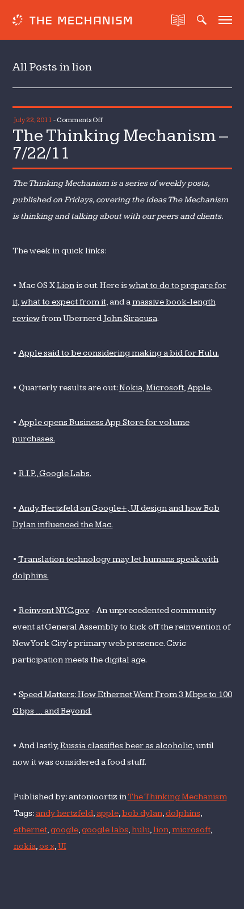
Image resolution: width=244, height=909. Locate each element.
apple (107, 813)
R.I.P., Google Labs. (55, 473)
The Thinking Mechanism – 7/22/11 (120, 144)
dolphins (183, 813)
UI (62, 846)
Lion (65, 285)
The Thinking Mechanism (177, 797)
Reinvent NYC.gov (54, 610)
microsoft (191, 830)
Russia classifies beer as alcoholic (126, 745)
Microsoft (165, 388)
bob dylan (142, 813)
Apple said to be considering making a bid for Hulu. (119, 353)
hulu (141, 830)
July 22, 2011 (33, 120)
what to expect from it (63, 302)
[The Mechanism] (72, 21)
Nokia (130, 388)
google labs (105, 830)
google (64, 830)
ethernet (30, 830)
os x (46, 846)
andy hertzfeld (64, 813)
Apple (199, 388)
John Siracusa (130, 318)
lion (161, 830)
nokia (25, 846)
